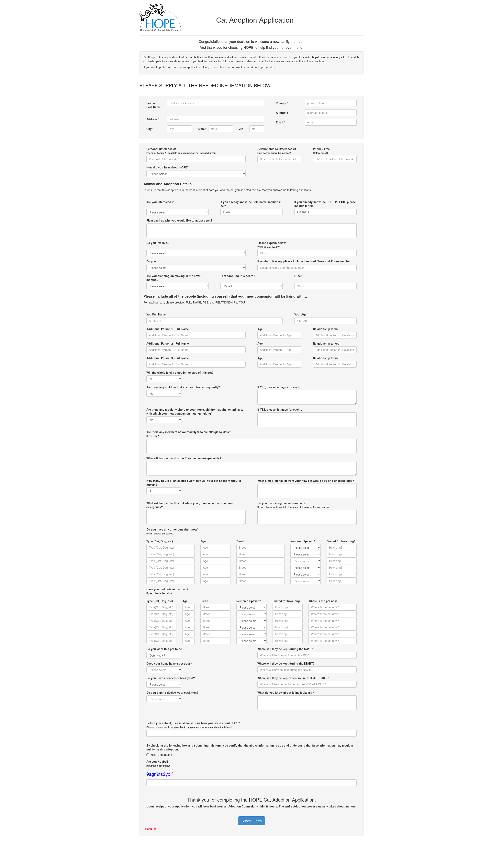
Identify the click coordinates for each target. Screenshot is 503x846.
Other (298, 276)
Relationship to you (326, 329)
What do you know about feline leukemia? (285, 692)
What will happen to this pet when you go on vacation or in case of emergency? (191, 505)
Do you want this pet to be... (165, 649)
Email (280, 122)
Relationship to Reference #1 (276, 151)
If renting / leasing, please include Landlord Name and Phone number (304, 261)
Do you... (152, 261)
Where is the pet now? (323, 601)
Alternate (282, 113)
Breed (240, 541)
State (201, 129)
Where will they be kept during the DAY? (285, 649)
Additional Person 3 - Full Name (167, 358)
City (149, 129)
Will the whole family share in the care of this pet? (180, 372)
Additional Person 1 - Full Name (167, 329)
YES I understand (161, 755)
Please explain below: (272, 245)
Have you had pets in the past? (167, 591)
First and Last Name (153, 107)
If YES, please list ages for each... (279, 387)
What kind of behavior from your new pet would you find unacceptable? (305, 481)
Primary (282, 103)
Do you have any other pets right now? (172, 531)
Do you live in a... (158, 243)
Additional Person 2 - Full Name (167, 343)
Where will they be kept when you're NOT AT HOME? (293, 678)
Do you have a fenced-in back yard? (170, 678)
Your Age (301, 314)
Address (152, 119)
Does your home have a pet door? (169, 663)
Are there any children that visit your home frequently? (183, 387)
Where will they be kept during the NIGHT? (286, 663)
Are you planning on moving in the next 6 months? (174, 278)
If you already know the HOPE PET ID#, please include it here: (325, 204)
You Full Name (156, 314)
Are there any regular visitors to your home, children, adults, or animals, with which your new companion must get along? (194, 411)
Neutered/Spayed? (302, 541)
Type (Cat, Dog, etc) (159, 541)
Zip (241, 129)
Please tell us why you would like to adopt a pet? (179, 220)
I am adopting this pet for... (238, 276)
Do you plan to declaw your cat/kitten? (172, 692)
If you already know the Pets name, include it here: (250, 204)
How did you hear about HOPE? (167, 167)
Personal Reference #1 (181, 151)
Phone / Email (322, 151)
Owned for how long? (341, 541)
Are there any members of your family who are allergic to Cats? (188, 434)
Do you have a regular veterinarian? (293, 505)
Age (260, 329)
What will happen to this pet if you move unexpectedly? (183, 458)
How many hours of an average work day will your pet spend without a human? (193, 482)
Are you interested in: (160, 202)
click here (225, 67)
